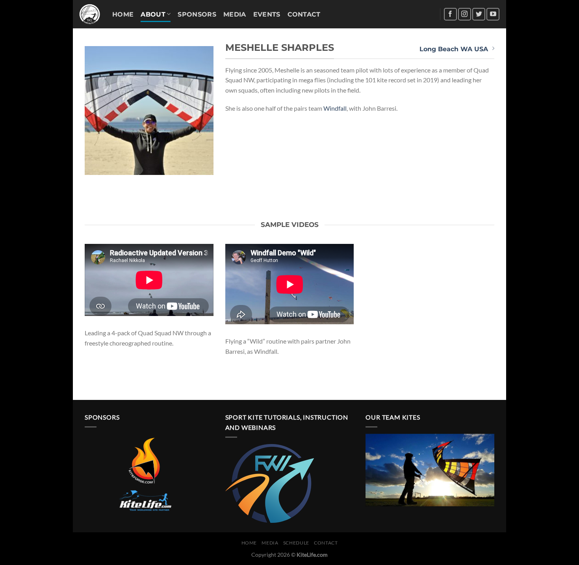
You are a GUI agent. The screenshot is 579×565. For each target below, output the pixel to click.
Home (123, 14)
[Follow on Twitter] (478, 14)
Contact (304, 14)
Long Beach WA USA (453, 49)
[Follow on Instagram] (464, 14)
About (153, 14)
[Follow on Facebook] (450, 14)
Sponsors (197, 14)
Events (266, 14)
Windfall (335, 108)
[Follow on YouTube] (492, 14)
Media (234, 14)
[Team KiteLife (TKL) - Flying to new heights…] (89, 14)
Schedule (296, 543)
